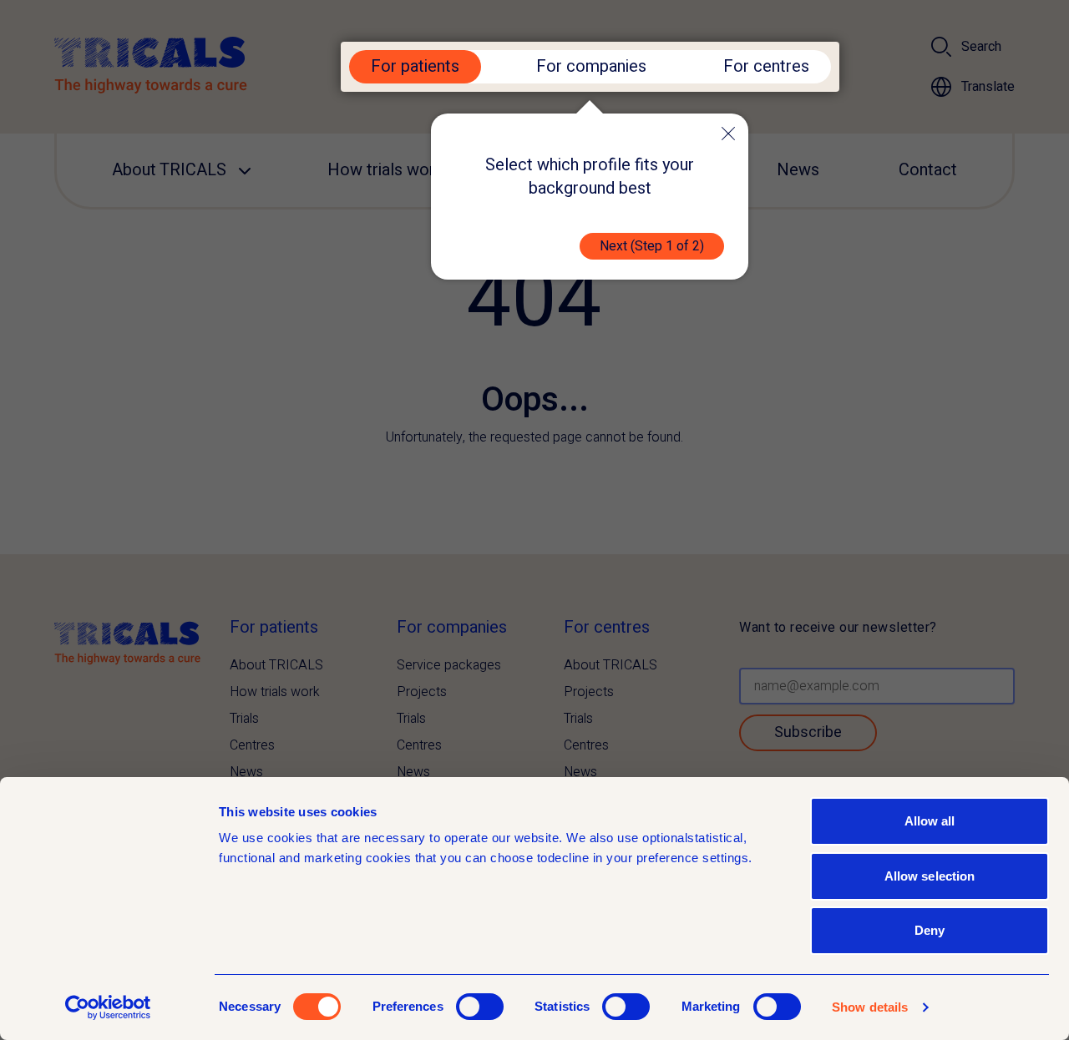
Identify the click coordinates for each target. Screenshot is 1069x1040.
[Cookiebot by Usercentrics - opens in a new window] (108, 1007)
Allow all (929, 821)
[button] (728, 134)
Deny (929, 930)
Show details (870, 1007)
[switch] (480, 1006)
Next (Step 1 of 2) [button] (652, 246)
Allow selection (929, 876)
